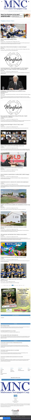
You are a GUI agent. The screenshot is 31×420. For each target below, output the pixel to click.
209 (4, 285)
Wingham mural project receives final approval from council (13, 257)
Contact (15, 399)
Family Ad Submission (21, 370)
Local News (12, 49)
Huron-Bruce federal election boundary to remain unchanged (13, 46)
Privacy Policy (13, 416)
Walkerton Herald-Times (19, 49)
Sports (12, 41)
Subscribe (15, 379)
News (15, 49)
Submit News (15, 402)
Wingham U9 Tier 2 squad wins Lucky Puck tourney (11, 279)
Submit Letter (12, 371)
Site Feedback (3, 416)
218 (19, 285)
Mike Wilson (2, 48)
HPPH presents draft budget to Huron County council (12, 124)
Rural (1, 372)
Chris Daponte (3, 93)
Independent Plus (8, 94)
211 (7, 285)
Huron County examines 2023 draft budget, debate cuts (12, 145)
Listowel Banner (8, 41)
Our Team (15, 400)
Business (2, 374)
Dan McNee (2, 40)
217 (17, 285)
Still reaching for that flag (5, 325)
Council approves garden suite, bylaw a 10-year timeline (10, 350)
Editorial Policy (18, 416)
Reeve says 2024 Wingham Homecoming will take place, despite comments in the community (14, 116)
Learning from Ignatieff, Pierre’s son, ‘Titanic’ (8, 330)
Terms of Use (8, 416)
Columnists (12, 370)
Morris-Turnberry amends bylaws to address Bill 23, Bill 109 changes (15, 174)
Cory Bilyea (2, 118)
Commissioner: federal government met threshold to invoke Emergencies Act (13, 92)
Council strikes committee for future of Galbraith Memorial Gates (11, 342)
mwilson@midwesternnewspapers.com (5, 406)
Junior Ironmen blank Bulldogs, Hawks (9, 39)
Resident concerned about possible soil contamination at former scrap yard (15, 205)
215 (14, 285)
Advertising (23, 416)
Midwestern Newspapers (4, 280)
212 (9, 285)
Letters (11, 369)
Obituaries (19, 369)
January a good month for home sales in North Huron (12, 167)
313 (23, 285)
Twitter (29, 370)
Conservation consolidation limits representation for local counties (12, 356)
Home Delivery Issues (15, 401)
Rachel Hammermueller (4, 351)
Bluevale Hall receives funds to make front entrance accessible (14, 227)
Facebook (29, 369)
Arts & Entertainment (4, 373)
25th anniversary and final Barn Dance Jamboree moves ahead (14, 234)
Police (1, 370)
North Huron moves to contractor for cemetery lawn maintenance (14, 182)
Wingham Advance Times (16, 41)
